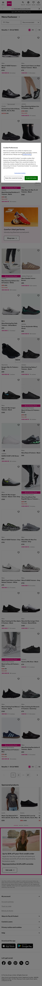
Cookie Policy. (27, 154)
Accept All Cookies (31, 178)
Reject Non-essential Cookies (13, 178)
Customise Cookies (19, 173)
